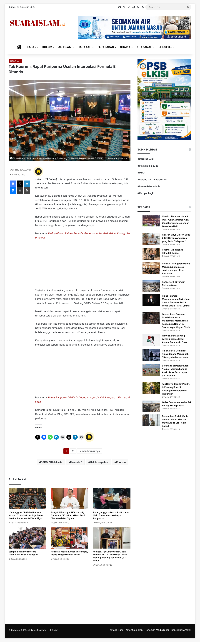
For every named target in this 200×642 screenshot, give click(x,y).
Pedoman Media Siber (157, 629)
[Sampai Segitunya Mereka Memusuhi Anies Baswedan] (27, 538)
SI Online (54, 630)
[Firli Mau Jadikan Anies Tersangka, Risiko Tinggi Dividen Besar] (69, 538)
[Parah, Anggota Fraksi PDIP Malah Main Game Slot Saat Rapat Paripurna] (111, 498)
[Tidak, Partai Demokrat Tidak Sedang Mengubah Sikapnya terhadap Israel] (151, 355)
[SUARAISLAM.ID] (37, 23)
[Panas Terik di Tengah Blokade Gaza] (151, 286)
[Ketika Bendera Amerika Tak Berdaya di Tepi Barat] (151, 406)
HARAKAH (84, 47)
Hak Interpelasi (99, 462)
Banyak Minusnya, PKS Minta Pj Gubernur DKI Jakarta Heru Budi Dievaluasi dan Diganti (68, 515)
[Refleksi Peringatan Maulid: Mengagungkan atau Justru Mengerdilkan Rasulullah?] (151, 268)
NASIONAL (15, 61)
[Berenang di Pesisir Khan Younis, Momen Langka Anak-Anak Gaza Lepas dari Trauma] (151, 370)
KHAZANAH (144, 47)
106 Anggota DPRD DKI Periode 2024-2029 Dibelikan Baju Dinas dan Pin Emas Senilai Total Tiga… (26, 515)
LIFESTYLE (165, 47)
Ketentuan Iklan (134, 629)
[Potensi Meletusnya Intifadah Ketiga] (151, 254)
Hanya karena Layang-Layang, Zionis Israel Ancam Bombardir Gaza (174, 339)
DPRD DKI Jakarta (51, 462)
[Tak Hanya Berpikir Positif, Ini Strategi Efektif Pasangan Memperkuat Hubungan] (151, 388)
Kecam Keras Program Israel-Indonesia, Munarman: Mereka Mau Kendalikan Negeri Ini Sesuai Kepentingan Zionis (176, 321)
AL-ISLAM (65, 47)
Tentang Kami (115, 629)
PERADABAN (106, 47)
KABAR (31, 47)
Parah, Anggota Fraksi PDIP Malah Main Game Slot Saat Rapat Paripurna (111, 515)
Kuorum (121, 462)
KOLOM (47, 47)
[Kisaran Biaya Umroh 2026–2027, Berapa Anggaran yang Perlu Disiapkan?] (151, 239)
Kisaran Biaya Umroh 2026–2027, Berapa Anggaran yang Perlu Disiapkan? (176, 238)
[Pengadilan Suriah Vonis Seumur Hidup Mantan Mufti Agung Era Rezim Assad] (151, 420)
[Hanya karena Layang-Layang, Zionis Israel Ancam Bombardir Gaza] (151, 340)
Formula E (76, 462)
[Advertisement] (82, 265)
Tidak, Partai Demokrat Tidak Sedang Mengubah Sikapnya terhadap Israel (175, 354)
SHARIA (125, 47)
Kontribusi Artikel (181, 629)
